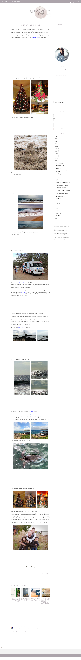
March (57, 212)
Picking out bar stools (60, 165)
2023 (56, 141)
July (57, 205)
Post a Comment (15, 635)
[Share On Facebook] (47, 573)
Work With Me (5, 1)
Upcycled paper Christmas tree (61, 187)
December (58, 162)
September (58, 201)
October (57, 200)
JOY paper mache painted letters (62, 173)
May (57, 208)
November (58, 198)
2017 (56, 151)
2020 (56, 146)
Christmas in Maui (59, 180)
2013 (56, 158)
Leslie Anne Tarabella (19, 626)
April (57, 210)
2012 (56, 160)
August (57, 203)
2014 (56, 156)
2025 (56, 138)
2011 (56, 217)
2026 (56, 136)
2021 (56, 145)
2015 (56, 155)
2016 (56, 153)
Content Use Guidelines (15, 1)
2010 (56, 218)
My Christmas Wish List (60, 196)
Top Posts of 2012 (59, 163)
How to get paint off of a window (62, 185)
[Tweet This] (46, 573)
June (57, 206)
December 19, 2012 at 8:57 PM (20, 631)
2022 (56, 143)
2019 (56, 148)
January (57, 215)
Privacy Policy (4, 647)
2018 (56, 150)
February (58, 213)
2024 (56, 140)
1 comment (13, 573)
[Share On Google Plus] (49, 573)
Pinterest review (59, 188)
